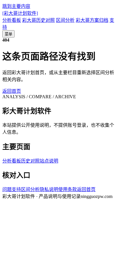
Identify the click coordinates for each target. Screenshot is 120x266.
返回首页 (11, 91)
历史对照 (30, 160)
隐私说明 (49, 189)
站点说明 (49, 160)
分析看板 (11, 20)
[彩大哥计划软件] (20, 13)
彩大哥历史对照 (38, 20)
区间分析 (65, 20)
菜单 (8, 34)
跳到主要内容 (16, 6)
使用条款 (67, 189)
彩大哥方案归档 (92, 20)
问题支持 (11, 189)
